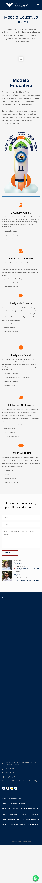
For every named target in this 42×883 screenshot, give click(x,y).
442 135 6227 (22, 566)
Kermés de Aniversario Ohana (13, 804)
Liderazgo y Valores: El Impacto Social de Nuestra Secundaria (21, 809)
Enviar (8, 553)
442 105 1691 (22, 578)
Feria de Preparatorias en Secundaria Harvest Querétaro (21, 819)
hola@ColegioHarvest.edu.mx (28, 569)
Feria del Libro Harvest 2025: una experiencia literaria (21, 814)
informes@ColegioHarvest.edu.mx (29, 580)
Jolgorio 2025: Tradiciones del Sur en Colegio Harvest (21, 824)
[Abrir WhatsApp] (35, 878)
